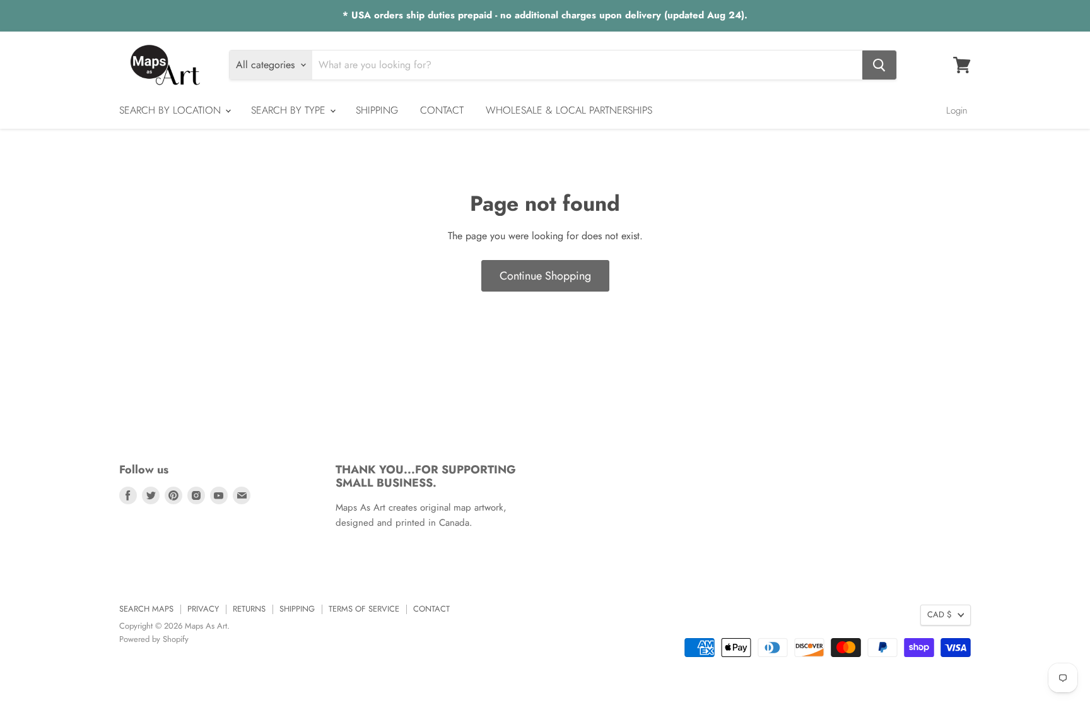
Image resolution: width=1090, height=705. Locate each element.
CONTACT (442, 110)
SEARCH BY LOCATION (171, 110)
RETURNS (249, 609)
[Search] (879, 65)
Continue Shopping (545, 276)
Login (957, 110)
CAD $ (939, 614)
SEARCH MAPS (146, 609)
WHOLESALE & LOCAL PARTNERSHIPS (569, 110)
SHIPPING (377, 110)
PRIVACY (203, 609)
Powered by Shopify (154, 639)
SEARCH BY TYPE (290, 110)
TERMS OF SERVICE (364, 609)
